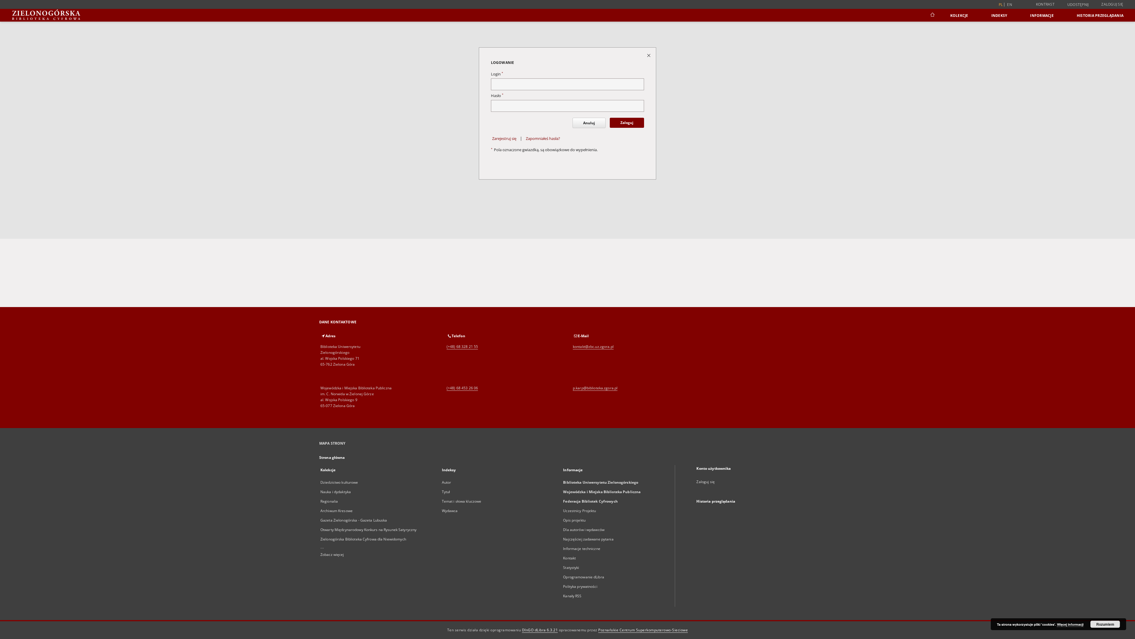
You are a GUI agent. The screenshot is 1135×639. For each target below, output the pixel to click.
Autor (446, 482)
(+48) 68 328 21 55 (462, 346)
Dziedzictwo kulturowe (339, 482)
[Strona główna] (932, 15)
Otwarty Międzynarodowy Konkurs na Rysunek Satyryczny (368, 529)
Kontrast (1045, 4)
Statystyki (571, 567)
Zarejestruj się (504, 138)
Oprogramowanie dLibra (583, 577)
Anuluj (589, 122)
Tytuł (446, 491)
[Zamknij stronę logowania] (649, 55)
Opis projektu (574, 520)
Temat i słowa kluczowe (461, 501)
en (1009, 5)
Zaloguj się (1112, 4)
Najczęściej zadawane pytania (588, 539)
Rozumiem (1105, 624)
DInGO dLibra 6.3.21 (540, 629)
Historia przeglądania (1100, 15)
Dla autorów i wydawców (583, 529)
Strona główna (332, 457)
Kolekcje (959, 15)
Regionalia (329, 501)
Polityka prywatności (580, 586)
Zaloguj (626, 122)
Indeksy (999, 15)
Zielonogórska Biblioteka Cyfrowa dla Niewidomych (363, 539)
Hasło (497, 95)
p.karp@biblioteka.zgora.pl (595, 387)
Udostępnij (1078, 4)
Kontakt (569, 558)
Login (497, 74)
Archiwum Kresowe (336, 510)
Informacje (1042, 15)
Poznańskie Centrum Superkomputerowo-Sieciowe (643, 629)
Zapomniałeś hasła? (543, 138)
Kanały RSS (572, 595)
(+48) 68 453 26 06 (462, 387)
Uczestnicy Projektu (579, 510)
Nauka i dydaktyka (335, 491)
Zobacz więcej (332, 554)
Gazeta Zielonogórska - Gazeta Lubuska (353, 520)
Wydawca (450, 510)
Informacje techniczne (581, 548)
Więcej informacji (1070, 624)
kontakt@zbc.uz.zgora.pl (593, 346)
